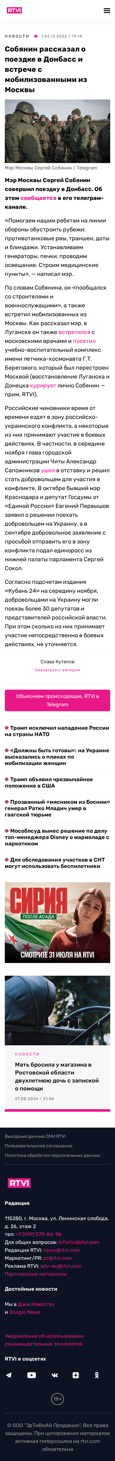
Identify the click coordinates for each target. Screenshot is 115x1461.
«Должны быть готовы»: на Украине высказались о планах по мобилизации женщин (57, 756)
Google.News (24, 1312)
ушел (48, 470)
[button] (108, 10)
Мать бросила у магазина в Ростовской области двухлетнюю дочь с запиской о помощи (57, 1076)
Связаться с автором (57, 670)
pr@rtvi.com (57, 1258)
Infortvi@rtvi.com (78, 1242)
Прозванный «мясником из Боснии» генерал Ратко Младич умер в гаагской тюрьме (57, 808)
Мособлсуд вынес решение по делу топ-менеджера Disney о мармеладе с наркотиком (57, 837)
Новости (17, 36)
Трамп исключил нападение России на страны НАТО (57, 731)
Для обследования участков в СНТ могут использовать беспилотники (55, 863)
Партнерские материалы (36, 1274)
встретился (74, 332)
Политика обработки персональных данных (52, 1155)
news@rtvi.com (61, 1250)
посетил (84, 341)
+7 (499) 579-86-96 (39, 1234)
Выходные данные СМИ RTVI (35, 1136)
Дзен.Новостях (36, 1304)
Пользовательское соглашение (39, 1146)
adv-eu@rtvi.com (60, 1266)
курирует (43, 385)
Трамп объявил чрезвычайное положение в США (49, 782)
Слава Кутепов (57, 662)
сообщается (38, 198)
